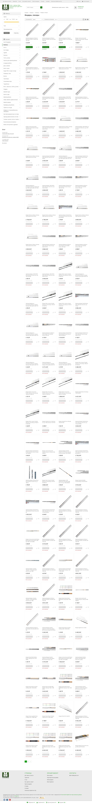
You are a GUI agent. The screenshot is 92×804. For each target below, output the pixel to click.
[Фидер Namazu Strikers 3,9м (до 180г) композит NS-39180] (49, 207)
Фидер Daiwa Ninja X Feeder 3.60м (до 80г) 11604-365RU (32, 687)
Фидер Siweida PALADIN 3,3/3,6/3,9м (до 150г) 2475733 (81, 481)
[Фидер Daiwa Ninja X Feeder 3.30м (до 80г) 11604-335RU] (65, 619)
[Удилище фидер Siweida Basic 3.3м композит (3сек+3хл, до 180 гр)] (32, 472)
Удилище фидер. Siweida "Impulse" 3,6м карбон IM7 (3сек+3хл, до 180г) (31, 570)
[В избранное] (38, 47)
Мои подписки (50, 781)
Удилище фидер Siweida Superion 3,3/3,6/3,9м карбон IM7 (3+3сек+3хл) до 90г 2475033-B (49, 629)
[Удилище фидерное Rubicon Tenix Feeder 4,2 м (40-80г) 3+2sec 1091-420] (49, 324)
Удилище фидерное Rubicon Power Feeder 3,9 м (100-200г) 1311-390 (48, 98)
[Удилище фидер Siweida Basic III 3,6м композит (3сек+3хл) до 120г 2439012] (32, 442)
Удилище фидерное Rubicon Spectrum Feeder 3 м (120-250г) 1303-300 (65, 511)
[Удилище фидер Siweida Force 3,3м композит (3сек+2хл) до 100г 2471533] (49, 118)
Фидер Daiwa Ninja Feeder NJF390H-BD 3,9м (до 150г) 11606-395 (48, 747)
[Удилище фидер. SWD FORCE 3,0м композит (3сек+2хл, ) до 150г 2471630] (32, 265)
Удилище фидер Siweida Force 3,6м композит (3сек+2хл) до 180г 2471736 (65, 187)
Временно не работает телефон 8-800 (10, 137)
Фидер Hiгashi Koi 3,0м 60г (64, 716)
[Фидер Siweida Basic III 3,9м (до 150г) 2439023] (82, 383)
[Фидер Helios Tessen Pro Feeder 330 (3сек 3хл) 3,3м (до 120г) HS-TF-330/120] (49, 383)
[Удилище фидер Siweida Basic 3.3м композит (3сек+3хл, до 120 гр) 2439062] (82, 413)
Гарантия (15, 1)
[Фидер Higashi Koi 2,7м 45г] (82, 619)
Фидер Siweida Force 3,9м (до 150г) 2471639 (65, 422)
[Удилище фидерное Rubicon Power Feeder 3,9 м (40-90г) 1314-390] (82, 89)
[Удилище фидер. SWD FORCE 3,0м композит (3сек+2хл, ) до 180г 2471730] (49, 265)
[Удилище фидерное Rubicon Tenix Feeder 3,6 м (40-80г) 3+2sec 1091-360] (65, 236)
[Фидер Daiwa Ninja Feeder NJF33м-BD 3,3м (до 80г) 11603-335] (65, 590)
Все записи (4, 143)
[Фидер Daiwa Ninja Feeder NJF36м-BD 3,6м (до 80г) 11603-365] (65, 737)
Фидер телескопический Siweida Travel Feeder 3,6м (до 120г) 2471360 (81, 39)
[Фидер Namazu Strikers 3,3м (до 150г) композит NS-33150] (65, 118)
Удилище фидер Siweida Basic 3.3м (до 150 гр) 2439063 (48, 68)
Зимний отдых (7, 91)
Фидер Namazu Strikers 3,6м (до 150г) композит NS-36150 (32, 245)
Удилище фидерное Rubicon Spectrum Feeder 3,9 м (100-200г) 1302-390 (82, 570)
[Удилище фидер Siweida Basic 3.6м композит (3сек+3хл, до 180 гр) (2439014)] (65, 324)
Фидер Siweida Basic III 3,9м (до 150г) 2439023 (81, 392)
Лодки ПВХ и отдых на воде (10, 71)
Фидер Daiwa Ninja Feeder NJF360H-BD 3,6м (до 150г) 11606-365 (65, 688)
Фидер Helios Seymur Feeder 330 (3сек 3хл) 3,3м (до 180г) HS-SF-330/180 (81, 363)
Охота (5, 47)
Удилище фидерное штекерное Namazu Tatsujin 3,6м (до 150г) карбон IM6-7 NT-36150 (48, 363)
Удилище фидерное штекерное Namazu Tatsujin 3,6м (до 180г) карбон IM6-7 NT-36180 (32, 334)
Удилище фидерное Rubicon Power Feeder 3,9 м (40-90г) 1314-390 (82, 98)
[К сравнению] (36, 47)
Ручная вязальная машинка (10, 122)
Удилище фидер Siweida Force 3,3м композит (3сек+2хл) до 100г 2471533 (48, 128)
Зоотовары (6, 50)
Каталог (8, 39)
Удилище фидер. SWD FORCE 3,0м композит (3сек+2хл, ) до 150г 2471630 (32, 275)
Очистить (16, 33)
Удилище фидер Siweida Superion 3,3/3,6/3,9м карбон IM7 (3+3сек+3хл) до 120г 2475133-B (48, 658)
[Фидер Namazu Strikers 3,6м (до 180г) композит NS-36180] (82, 207)
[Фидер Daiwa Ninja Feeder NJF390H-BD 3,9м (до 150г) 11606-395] (49, 737)
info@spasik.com (75, 775)
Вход (79, 1)
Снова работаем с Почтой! (8, 133)
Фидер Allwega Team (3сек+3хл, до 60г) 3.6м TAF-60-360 (81, 746)
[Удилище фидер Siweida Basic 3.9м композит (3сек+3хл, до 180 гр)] (49, 148)
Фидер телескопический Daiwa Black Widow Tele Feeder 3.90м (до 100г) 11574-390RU (32, 540)
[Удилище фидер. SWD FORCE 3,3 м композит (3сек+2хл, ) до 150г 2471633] (82, 118)
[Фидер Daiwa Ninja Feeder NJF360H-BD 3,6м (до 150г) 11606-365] (65, 678)
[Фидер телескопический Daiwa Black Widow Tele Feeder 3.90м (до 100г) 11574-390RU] (32, 531)
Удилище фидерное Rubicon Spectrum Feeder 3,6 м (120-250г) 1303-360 (48, 39)
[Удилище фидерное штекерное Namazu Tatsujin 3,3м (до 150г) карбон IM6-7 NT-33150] (82, 265)
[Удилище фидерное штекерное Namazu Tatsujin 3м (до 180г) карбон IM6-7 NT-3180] (32, 177)
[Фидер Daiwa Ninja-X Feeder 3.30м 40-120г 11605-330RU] (32, 737)
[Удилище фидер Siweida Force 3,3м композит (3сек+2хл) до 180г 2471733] (82, 324)
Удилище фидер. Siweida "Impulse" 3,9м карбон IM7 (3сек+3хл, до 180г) (31, 599)
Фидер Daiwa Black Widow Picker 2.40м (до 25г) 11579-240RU (31, 658)
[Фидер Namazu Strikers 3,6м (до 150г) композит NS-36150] (32, 236)
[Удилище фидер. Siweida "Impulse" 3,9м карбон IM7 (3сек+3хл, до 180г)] (32, 590)
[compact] (88, 19)
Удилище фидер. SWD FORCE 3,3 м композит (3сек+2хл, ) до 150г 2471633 (82, 128)
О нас (19, 1)
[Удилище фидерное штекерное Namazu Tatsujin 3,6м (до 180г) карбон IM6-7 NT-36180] (32, 324)
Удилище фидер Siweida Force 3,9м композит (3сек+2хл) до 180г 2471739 (48, 245)
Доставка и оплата (7, 1)
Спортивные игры (8, 81)
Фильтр (8, 13)
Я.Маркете (16, 796)
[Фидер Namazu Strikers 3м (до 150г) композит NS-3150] (65, 59)
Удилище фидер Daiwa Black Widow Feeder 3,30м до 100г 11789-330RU (65, 570)
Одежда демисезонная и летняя (11, 116)
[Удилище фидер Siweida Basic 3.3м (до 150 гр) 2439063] (49, 59)
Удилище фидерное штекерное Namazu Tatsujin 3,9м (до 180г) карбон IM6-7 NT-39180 (32, 363)
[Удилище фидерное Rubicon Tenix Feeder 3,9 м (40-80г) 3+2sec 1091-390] (82, 236)
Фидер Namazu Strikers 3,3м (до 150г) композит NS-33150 (65, 127)
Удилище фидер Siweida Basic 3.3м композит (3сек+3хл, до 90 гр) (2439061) (65, 216)
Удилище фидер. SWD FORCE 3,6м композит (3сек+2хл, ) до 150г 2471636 (48, 187)
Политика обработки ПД (56, 1)
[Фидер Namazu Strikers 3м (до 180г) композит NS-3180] (82, 59)
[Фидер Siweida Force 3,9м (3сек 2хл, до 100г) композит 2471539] (49, 413)
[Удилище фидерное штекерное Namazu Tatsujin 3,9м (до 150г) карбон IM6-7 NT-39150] (65, 354)
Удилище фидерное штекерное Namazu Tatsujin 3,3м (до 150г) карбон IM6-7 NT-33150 (81, 275)
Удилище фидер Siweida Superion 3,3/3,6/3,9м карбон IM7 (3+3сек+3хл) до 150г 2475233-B (81, 688)
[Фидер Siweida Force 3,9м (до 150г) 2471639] (65, 413)
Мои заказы (49, 775)
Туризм (5, 52)
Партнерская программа (52, 777)
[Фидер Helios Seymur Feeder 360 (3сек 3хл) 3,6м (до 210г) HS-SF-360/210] (49, 472)
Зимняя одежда (7, 102)
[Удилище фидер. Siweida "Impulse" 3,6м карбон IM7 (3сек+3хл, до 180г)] (32, 560)
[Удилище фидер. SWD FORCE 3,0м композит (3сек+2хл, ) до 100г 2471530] (65, 89)
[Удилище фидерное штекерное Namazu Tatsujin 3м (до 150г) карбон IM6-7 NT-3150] (65, 148)
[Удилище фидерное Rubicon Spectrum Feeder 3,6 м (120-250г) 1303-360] (49, 30)
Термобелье (6, 84)
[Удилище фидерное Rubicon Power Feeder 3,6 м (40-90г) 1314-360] (32, 59)
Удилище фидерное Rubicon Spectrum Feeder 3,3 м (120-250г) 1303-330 (65, 540)
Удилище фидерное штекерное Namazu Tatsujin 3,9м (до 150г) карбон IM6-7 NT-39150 (65, 363)
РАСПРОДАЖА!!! (7, 42)
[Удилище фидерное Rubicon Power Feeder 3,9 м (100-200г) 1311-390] (49, 89)
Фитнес (5, 76)
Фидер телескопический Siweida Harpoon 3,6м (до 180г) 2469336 (81, 599)
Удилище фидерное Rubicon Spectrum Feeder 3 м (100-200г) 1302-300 (81, 511)
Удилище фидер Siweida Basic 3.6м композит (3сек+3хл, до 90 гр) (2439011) (81, 452)
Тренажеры (6, 78)
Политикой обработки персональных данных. (71, 794)
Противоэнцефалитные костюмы (11, 114)
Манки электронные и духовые (11, 124)
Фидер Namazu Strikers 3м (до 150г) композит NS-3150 (65, 68)
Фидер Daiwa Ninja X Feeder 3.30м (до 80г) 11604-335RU (65, 628)
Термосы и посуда (8, 107)
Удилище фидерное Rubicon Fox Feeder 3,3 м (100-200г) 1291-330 (32, 629)
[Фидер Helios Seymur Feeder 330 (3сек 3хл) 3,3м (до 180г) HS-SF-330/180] (82, 354)
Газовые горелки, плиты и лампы (11, 119)
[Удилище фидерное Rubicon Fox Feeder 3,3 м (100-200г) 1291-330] (32, 619)
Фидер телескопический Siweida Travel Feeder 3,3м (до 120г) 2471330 (32, 128)
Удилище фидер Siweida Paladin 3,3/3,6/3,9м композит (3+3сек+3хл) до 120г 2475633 (65, 452)
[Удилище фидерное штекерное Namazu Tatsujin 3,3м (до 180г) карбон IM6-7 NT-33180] (32, 295)
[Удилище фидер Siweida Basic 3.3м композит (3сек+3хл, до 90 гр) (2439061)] (65, 207)
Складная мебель (8, 63)
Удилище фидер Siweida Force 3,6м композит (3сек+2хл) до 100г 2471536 (81, 157)
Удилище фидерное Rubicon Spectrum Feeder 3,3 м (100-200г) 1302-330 (65, 39)
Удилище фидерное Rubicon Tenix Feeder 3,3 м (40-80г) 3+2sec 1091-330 (81, 187)
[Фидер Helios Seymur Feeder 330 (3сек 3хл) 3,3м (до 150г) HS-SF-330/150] (49, 295)
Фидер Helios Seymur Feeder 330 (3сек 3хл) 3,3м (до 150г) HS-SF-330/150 (48, 304)
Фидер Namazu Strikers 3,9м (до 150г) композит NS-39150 (32, 215)
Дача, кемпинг (7, 65)
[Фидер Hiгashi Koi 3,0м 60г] (65, 708)
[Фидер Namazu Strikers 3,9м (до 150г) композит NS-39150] (32, 207)
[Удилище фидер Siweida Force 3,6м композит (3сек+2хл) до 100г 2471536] (82, 148)
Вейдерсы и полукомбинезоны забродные (11, 110)
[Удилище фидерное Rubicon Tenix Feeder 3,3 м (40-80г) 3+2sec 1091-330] (82, 177)
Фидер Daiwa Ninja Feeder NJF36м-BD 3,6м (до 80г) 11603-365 (65, 747)
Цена (5, 16)
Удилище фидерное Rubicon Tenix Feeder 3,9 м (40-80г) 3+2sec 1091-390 (81, 245)
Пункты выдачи (35, 1)
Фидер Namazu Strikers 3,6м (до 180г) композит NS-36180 (82, 215)
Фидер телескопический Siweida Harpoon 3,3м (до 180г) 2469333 (48, 452)
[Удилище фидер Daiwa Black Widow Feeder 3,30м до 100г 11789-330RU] (65, 560)
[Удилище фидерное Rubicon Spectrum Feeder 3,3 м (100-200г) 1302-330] (65, 30)
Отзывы (42, 1)
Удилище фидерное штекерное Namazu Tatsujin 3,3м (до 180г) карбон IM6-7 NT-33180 (32, 304)
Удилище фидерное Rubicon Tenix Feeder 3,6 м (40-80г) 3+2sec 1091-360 (65, 245)
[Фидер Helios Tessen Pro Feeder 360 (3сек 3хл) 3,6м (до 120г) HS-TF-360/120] (32, 383)
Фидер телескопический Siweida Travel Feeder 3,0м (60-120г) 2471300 (32, 98)
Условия (47, 1)
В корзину (30, 47)
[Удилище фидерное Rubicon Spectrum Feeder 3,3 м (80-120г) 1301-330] (49, 531)
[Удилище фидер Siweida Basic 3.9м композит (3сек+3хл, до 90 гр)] (32, 501)
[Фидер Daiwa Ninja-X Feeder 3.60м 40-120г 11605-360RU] (49, 708)
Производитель (8, 29)
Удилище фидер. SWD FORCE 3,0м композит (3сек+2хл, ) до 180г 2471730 (48, 275)
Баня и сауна (6, 68)
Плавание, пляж (7, 73)
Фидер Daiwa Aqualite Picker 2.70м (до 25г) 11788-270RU (32, 717)
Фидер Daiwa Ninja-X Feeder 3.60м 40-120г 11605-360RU (48, 717)
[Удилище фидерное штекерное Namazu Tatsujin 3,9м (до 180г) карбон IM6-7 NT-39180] (32, 354)
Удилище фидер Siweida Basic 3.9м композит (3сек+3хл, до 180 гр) (48, 157)
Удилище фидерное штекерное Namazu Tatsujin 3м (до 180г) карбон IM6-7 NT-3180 (32, 187)
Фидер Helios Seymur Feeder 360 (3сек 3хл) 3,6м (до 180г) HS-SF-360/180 (32, 422)
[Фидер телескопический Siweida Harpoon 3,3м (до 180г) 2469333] (49, 442)
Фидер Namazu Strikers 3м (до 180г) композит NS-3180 (81, 68)
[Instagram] (7, 800)
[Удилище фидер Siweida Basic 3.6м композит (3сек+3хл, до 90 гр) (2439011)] (82, 442)
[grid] (83, 19)
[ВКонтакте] (4, 800)
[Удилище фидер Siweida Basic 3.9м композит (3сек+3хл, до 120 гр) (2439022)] (49, 501)
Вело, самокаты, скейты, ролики (11, 86)
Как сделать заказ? (26, 1)
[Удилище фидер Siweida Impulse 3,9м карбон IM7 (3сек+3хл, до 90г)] (82, 649)
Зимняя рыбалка (7, 97)
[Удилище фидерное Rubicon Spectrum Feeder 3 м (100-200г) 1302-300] (82, 501)
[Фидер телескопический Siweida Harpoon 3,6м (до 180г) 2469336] (82, 590)
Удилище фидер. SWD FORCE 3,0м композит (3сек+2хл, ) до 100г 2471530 (65, 98)
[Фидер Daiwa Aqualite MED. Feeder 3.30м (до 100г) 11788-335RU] (49, 678)
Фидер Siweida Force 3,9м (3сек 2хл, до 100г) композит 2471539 (48, 422)
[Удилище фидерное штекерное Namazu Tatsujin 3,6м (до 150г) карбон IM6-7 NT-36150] (49, 354)
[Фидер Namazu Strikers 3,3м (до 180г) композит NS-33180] (32, 148)
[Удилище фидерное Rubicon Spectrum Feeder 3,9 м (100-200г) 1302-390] (82, 560)
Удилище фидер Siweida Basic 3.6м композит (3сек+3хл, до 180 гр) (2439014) (65, 334)
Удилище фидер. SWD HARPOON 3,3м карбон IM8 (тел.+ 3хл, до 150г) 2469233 (64, 481)
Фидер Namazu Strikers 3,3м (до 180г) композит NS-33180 (32, 156)
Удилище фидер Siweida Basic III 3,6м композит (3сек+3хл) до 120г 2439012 (32, 452)
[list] (85, 19)
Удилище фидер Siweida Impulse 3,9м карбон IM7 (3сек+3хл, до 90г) (80, 658)
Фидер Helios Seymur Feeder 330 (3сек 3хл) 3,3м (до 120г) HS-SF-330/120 (65, 304)
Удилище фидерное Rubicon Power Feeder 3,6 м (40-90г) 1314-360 (32, 69)
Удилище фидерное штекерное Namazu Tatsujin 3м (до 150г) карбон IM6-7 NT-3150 (65, 157)
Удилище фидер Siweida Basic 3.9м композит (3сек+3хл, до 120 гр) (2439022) (48, 511)
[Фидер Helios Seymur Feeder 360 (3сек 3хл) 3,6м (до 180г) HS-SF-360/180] (32, 413)
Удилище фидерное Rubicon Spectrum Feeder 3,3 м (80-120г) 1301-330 (48, 540)
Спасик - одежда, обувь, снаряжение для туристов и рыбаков (15, 7)
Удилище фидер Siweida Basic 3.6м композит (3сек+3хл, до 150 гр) (81, 304)
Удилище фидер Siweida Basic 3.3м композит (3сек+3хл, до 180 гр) (32, 481)
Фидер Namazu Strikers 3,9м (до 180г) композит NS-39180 (49, 215)
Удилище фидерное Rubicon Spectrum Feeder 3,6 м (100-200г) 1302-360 (48, 570)
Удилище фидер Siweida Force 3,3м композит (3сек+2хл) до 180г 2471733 (81, 334)
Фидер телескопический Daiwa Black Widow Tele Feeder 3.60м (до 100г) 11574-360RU (65, 658)
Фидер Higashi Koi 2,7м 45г (80, 627)
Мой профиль (50, 779)
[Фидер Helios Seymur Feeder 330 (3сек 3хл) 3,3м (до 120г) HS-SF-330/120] (65, 295)
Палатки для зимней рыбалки (10, 60)
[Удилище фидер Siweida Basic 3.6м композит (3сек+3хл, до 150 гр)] (82, 295)
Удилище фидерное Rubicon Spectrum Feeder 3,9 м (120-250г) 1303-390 (82, 717)
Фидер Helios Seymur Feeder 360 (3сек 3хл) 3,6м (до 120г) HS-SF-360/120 (65, 275)
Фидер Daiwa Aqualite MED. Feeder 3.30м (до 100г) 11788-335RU (48, 688)
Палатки (5, 55)
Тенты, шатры (7, 57)
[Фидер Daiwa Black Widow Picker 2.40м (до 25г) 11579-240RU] (32, 649)
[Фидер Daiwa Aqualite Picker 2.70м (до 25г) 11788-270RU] (32, 708)
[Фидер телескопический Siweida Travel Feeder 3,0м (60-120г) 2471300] (32, 89)
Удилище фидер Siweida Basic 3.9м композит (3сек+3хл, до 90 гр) (32, 511)
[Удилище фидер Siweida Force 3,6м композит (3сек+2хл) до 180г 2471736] (65, 177)
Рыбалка (6, 44)
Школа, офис (6, 94)
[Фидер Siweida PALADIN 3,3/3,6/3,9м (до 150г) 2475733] (82, 472)
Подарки (5, 89)
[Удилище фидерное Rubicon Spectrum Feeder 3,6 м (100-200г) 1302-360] (49, 560)
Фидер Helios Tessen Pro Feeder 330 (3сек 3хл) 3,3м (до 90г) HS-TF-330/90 (65, 393)
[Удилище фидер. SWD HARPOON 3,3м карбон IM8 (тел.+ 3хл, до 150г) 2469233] (65, 472)
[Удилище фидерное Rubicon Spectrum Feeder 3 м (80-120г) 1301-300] (32, 30)
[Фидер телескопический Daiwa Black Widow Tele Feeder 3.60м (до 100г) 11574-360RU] (65, 649)
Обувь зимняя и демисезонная (11, 99)
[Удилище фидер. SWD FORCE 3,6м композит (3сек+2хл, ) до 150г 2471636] (49, 177)
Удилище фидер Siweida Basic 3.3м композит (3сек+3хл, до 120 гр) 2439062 (81, 422)
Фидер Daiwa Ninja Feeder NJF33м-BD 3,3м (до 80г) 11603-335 (65, 599)
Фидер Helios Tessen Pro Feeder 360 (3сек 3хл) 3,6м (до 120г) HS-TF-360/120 (32, 393)
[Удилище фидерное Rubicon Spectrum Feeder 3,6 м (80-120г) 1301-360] (49, 590)
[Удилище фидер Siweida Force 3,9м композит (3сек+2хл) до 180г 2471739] (49, 236)
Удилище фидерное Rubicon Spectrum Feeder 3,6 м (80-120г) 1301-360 (48, 599)
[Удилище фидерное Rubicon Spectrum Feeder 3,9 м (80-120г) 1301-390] (82, 531)
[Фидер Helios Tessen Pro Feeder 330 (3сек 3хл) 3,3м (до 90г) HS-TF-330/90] (65, 383)
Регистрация (86, 1)
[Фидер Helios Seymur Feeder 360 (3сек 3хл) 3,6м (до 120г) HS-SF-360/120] (65, 265)
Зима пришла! (5, 140)
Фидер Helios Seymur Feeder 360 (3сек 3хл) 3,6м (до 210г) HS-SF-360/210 (48, 481)
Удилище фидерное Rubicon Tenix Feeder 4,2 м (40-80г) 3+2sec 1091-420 (48, 334)
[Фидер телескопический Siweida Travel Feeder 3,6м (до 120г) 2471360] (82, 30)
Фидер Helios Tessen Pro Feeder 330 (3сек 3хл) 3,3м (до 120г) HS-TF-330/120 (48, 393)
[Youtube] (10, 800)
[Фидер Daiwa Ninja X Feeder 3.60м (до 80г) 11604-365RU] (32, 678)
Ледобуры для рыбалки (9, 105)
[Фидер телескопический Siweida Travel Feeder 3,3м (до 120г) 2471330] (32, 118)
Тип (5, 25)
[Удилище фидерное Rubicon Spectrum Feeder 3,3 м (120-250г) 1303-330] (65, 531)
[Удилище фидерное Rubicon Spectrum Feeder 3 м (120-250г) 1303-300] (65, 501)
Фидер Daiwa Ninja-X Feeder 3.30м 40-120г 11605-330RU (32, 746)
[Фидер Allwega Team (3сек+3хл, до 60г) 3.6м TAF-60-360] (82, 737)
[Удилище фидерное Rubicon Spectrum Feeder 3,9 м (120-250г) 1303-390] (82, 708)
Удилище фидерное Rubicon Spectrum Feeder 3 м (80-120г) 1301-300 (32, 39)
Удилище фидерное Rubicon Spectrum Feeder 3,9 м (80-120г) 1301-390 (81, 540)
